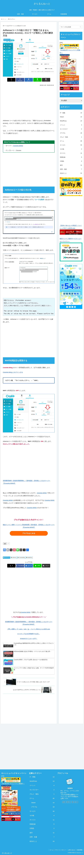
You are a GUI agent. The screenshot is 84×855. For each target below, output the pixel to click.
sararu (70, 788)
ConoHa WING (18, 146)
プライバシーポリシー (60, 850)
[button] (46, 80)
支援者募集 (79, 850)
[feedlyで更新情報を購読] (75, 802)
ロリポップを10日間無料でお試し (28, 634)
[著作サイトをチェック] (63, 802)
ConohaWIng (22, 557)
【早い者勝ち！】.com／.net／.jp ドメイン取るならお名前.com (28, 629)
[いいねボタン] (5, 543)
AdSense (14, 557)
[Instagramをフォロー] (68, 802)
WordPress (7, 557)
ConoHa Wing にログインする (13, 372)
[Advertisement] (29, 98)
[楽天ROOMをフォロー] (72, 802)
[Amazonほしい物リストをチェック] (70, 802)
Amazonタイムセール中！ (28, 638)
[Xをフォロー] (65, 802)
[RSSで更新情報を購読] (77, 802)
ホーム (51, 850)
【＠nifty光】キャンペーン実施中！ (13, 783)
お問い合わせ (71, 850)
